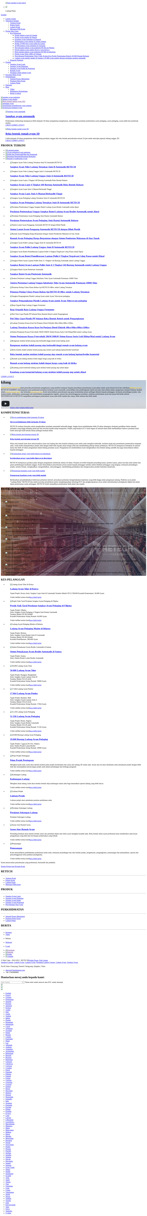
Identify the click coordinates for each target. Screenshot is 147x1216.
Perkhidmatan (11, 77)
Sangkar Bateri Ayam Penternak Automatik (31, 274)
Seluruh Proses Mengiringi (19, 79)
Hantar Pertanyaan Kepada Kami (13, 866)
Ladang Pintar (15, 83)
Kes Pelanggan (15, 33)
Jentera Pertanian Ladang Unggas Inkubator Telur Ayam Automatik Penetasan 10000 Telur (53, 283)
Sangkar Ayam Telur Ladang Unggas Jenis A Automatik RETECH (42, 176)
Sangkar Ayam (72, 962)
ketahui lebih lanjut (26, 408)
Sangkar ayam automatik (20, 116)
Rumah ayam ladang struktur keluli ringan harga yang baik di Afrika (43, 363)
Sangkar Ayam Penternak (15, 902)
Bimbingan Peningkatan (19, 91)
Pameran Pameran (16, 60)
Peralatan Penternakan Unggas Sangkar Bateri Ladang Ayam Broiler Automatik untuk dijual (54, 211)
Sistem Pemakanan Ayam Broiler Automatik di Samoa (36, 651)
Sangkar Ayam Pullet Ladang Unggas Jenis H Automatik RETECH (42, 247)
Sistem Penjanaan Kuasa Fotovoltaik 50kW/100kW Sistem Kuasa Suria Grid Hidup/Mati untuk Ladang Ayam (62, 336)
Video (12, 89)
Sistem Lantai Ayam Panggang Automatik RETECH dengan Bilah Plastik (45, 229)
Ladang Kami (15, 27)
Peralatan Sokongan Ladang (24, 812)
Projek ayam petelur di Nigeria (26, 37)
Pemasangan (16, 848)
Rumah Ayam (15, 71)
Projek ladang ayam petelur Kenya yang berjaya (32, 50)
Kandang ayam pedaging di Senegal (28, 39)
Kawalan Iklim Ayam (13, 75)
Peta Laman (43, 960)
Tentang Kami (15, 23)
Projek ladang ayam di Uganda (26, 35)
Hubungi (9, 85)
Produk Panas (33, 960)
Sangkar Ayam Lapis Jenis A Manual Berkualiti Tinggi (36, 193)
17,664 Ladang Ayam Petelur (24, 693)
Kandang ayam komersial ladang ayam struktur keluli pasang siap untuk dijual (48, 372)
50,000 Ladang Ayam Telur (23, 670)
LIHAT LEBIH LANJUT (15, 125)
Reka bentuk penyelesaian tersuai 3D (24, 439)
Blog (7, 87)
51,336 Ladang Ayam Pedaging (25, 716)
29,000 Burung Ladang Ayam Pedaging (29, 739)
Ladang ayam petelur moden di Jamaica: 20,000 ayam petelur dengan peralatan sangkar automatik (50, 58)
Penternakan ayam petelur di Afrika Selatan (30, 42)
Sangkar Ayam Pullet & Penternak (22, 68)
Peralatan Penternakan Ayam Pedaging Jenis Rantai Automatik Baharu (44, 220)
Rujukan (9, 932)
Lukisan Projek (17, 796)
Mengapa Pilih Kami (17, 29)
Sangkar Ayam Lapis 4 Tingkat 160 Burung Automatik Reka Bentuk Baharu (46, 185)
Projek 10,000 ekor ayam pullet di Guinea (30, 44)
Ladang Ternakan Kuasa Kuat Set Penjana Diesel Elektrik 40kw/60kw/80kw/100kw (50, 327)
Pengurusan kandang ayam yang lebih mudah (28, 475)
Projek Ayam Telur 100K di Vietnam (28, 54)
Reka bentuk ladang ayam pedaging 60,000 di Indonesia (35, 52)
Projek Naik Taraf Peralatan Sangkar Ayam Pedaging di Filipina (41, 605)
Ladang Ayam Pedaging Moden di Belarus (30, 628)
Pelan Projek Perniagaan (22, 760)
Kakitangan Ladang (20, 779)
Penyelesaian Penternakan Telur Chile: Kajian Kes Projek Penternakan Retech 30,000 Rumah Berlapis (52, 56)
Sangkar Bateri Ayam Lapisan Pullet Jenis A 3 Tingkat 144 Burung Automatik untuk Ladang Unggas (58, 265)
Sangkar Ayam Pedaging (19, 66)
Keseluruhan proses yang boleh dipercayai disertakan (31, 458)
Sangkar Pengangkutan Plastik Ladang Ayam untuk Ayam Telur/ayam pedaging (48, 301)
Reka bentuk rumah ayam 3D (23, 133)
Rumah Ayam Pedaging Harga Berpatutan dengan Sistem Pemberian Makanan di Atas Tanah (54, 238)
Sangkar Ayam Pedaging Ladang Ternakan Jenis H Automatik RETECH (45, 202)
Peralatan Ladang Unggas (45, 962)
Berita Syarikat (15, 93)
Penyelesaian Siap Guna (14, 905)
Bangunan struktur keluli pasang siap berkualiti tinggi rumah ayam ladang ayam (49, 345)
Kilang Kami (15, 25)
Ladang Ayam (19, 962)
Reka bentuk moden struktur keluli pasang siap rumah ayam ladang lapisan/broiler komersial (54, 354)
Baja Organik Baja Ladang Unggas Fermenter (32, 309)
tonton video (14, 408)
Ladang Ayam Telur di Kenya (24, 589)
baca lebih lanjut (35, 597)
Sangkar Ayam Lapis (17, 64)
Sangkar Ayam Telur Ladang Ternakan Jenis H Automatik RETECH (43, 167)
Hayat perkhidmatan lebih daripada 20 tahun (28, 422)
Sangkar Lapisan (7, 962)
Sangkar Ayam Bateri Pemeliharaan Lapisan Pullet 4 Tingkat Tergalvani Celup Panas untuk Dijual (57, 256)
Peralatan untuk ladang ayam (20, 73)
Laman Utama (11, 19)
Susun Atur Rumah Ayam (22, 829)
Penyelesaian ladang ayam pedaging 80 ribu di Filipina (34, 48)
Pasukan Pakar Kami (17, 81)
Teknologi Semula (12, 21)
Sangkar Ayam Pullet (13, 900)
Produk (8, 62)
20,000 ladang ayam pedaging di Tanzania (30, 46)
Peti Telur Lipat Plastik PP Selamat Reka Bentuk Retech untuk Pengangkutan (47, 318)
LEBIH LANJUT (7, 376)
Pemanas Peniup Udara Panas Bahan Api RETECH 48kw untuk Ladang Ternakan (49, 292)
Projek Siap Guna (12, 31)
